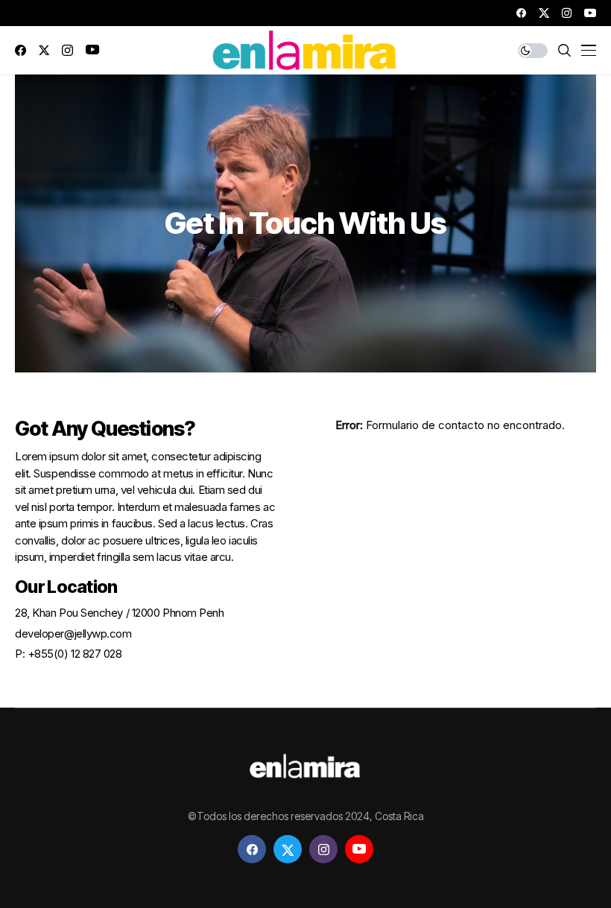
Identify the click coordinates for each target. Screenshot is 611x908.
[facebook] (521, 13)
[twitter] (544, 13)
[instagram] (567, 13)
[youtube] (590, 13)
